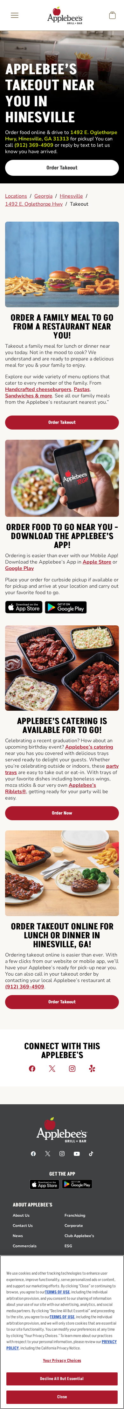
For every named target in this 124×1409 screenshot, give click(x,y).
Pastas (82, 389)
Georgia (43, 196)
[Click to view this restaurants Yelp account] (92, 1068)
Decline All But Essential (62, 1379)
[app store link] (44, 1184)
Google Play (19, 568)
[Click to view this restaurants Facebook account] (32, 1068)
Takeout (79, 204)
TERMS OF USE (57, 1292)
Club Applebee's (79, 1235)
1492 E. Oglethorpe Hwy (34, 204)
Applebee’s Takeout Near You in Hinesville (50, 94)
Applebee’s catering (89, 747)
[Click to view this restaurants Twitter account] (52, 1068)
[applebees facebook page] (33, 1153)
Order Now (62, 813)
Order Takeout (62, 167)
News (18, 1235)
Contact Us (23, 1225)
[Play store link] (77, 1184)
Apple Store (97, 562)
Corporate (74, 1225)
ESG (68, 1246)
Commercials (25, 1246)
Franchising (75, 1215)
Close (62, 1397)
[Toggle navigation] (14, 15)
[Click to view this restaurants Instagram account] (72, 1068)
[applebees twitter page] (47, 1153)
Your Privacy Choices (62, 1360)
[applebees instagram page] (62, 1153)
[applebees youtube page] (77, 1153)
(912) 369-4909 (24, 986)
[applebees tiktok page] (91, 1153)
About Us (21, 1215)
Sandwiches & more (28, 395)
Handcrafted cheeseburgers (38, 389)
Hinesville (71, 196)
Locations (16, 196)
